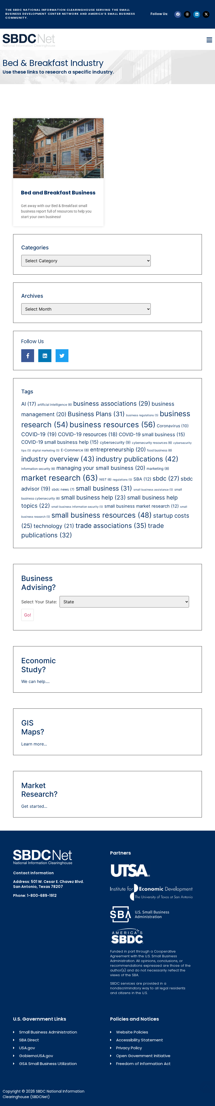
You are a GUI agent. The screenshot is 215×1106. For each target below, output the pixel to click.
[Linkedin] (196, 14)
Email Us (21, 904)
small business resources (101, 515)
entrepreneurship (118, 449)
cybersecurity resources (152, 443)
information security (38, 469)
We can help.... (35, 681)
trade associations (111, 525)
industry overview (58, 459)
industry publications (137, 459)
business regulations (142, 415)
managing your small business (100, 468)
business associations (111, 403)
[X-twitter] (206, 14)
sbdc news (63, 489)
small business (104, 488)
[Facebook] (177, 14)
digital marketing (46, 450)
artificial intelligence (54, 405)
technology (54, 526)
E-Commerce (75, 450)
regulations (122, 479)
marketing (158, 468)
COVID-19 (39, 434)
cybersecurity (115, 442)
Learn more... (34, 744)
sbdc (166, 478)
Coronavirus (173, 425)
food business (159, 450)
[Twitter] (62, 355)
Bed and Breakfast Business (58, 192)
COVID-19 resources (87, 434)
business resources (112, 424)
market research (59, 477)
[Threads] (187, 14)
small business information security (77, 506)
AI (28, 404)
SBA (142, 479)
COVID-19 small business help (60, 442)
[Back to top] (206, 1086)
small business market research (141, 506)
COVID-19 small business (152, 434)
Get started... (34, 806)
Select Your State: (39, 602)
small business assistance (153, 489)
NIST (105, 479)
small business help (93, 497)
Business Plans (96, 414)
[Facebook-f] (27, 355)
